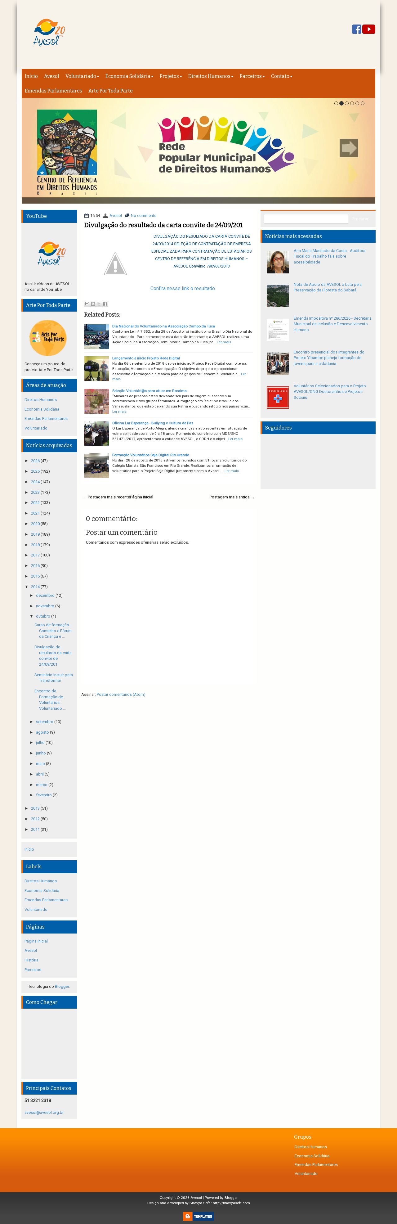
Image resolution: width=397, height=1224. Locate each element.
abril (40, 774)
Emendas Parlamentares (53, 91)
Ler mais (224, 342)
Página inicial (141, 497)
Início (31, 76)
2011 (36, 829)
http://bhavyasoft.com (231, 1203)
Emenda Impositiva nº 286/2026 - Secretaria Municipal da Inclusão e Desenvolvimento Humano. (333, 324)
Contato (280, 76)
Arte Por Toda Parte (110, 91)
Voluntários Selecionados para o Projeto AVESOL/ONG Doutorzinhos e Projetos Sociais (330, 392)
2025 (36, 471)
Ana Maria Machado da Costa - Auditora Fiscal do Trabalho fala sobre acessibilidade (329, 256)
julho (41, 742)
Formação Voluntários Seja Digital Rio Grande (150, 455)
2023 (36, 492)
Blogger (62, 986)
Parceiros (251, 76)
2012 (36, 819)
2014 (36, 586)
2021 (36, 513)
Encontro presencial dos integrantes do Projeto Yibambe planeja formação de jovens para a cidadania (329, 358)
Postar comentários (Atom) (121, 694)
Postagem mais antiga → (232, 497)
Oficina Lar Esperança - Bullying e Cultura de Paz (152, 423)
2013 (36, 808)
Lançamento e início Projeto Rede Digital (146, 358)
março (42, 784)
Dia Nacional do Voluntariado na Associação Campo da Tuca (163, 326)
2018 (36, 544)
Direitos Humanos (209, 76)
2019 (36, 534)
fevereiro (44, 795)
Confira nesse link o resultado (182, 288)
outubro (43, 616)
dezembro (46, 595)
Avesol (51, 76)
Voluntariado (80, 76)
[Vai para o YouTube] (368, 29)
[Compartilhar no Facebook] (105, 304)
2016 (36, 565)
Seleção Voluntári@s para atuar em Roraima (149, 391)
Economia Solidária (127, 76)
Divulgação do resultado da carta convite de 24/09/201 (163, 225)
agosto (43, 732)
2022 (36, 502)
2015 (36, 576)
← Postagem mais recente (106, 497)
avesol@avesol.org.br (44, 1112)
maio (41, 763)
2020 (36, 523)
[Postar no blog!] (93, 304)
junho (41, 753)
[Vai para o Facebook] (356, 29)
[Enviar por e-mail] (87, 304)
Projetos (169, 76)
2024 (36, 481)
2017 (36, 555)
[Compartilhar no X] (99, 304)
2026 (36, 460)
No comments (143, 215)
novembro (45, 606)
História (31, 960)
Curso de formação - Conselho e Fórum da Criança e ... (53, 631)
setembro (45, 721)
